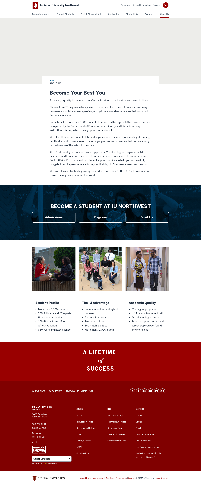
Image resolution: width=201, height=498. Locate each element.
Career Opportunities (116, 441)
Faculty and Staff (143, 441)
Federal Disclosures (116, 434)
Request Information (79, 390)
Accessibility (84, 478)
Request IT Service (84, 422)
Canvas (139, 422)
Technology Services (116, 422)
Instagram (144, 390)
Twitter (132, 390)
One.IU (139, 415)
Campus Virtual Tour (145, 434)
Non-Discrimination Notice (147, 447)
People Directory (115, 415)
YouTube (150, 390)
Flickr (162, 390)
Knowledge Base (114, 428)
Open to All (110, 478)
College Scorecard (97, 478)
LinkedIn (156, 390)
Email (138, 428)
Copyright (132, 478)
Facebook (138, 390)
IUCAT (79, 447)
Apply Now (38, 390)
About (79, 415)
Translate (52, 463)
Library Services (83, 441)
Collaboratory (82, 453)
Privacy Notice (121, 478)
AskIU (34, 442)
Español (80, 434)
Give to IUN (55, 390)
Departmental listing (85, 428)
